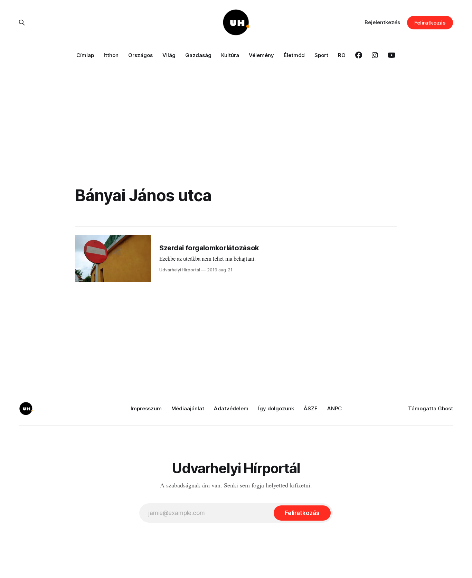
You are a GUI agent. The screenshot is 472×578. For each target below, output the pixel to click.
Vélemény (261, 55)
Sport (321, 55)
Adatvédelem (231, 408)
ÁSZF (311, 408)
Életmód (294, 55)
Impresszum (146, 408)
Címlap (85, 55)
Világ (169, 55)
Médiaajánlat (187, 408)
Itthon (111, 55)
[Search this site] (21, 22)
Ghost (445, 408)
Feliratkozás (430, 22)
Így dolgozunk (276, 408)
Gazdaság (198, 55)
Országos (140, 55)
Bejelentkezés (382, 22)
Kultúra (230, 55)
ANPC (334, 408)
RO (342, 55)
